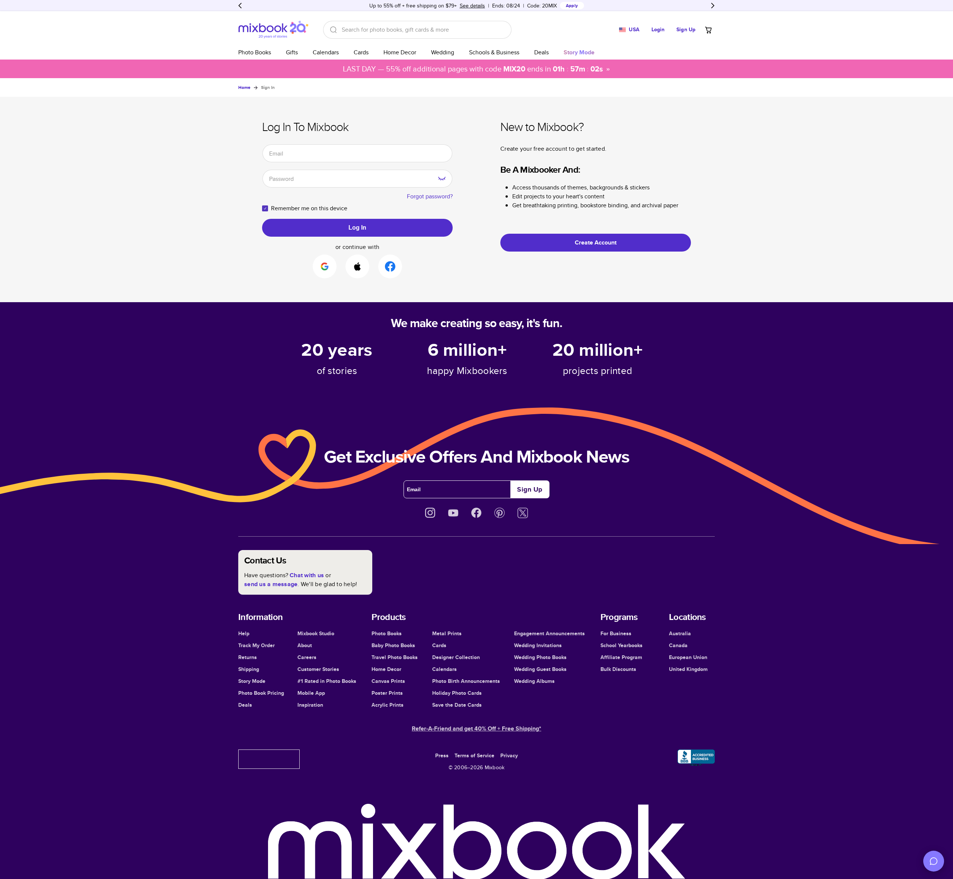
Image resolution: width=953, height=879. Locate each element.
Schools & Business (494, 52)
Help (243, 633)
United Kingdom (688, 669)
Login (658, 29)
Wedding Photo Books (540, 657)
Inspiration (310, 705)
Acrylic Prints (388, 705)
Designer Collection (456, 657)
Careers (306, 657)
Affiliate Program (621, 657)
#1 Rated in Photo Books (326, 681)
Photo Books (254, 52)
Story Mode (251, 681)
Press (442, 755)
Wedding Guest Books (540, 669)
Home (244, 87)
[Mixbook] (273, 29)
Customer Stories (318, 669)
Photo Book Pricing (261, 693)
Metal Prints (447, 633)
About (304, 645)
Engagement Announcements (549, 633)
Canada (678, 645)
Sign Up (685, 29)
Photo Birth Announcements (466, 681)
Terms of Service (474, 755)
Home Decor (399, 52)
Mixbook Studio (315, 633)
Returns (247, 657)
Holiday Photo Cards (457, 693)
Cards (361, 52)
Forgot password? (430, 196)
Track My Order (256, 645)
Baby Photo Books (393, 645)
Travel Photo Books (395, 657)
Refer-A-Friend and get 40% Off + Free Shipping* (476, 728)
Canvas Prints (388, 681)
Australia (680, 633)
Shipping (248, 669)
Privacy (509, 755)
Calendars (326, 52)
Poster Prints (387, 693)
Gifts (292, 52)
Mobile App (311, 693)
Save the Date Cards (457, 705)
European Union (688, 657)
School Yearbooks (621, 645)
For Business (615, 633)
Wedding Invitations (538, 645)
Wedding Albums (534, 681)
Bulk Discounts (618, 669)
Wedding (442, 52)
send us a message (270, 584)
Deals (541, 52)
